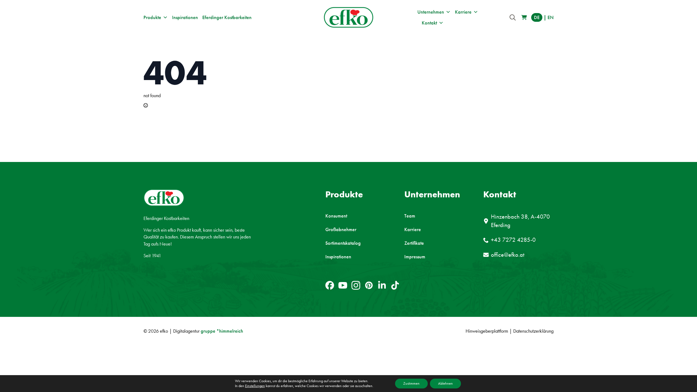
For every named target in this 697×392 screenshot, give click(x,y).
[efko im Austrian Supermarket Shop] (524, 17)
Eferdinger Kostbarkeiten (227, 17)
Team (409, 215)
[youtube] (342, 285)
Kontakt (429, 23)
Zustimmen (411, 383)
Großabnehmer (340, 229)
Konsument (336, 215)
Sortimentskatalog (343, 243)
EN (551, 17)
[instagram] (355, 285)
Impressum (414, 256)
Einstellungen (255, 386)
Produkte (152, 17)
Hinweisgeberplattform (487, 331)
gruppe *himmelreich (222, 331)
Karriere (463, 12)
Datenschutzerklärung (533, 331)
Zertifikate (414, 243)
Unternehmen (430, 12)
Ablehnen (445, 383)
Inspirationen (185, 17)
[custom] (329, 285)
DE (537, 17)
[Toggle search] (512, 17)
